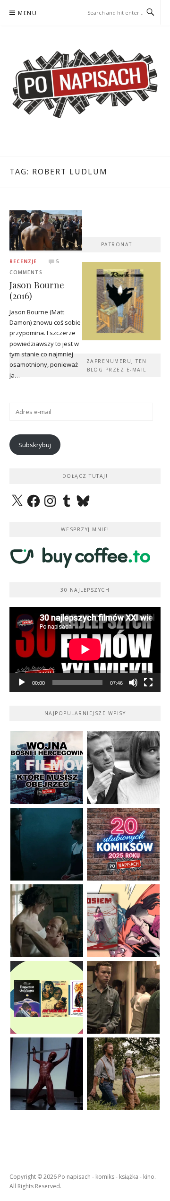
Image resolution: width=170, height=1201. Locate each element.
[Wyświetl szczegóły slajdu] (121, 301)
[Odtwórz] (21, 682)
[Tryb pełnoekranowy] (148, 682)
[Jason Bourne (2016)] (45, 229)
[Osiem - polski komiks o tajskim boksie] (123, 920)
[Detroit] (123, 997)
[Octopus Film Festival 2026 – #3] (46, 997)
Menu (27, 13)
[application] (85, 649)
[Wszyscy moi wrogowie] (123, 1074)
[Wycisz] (133, 682)
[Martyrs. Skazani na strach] (46, 1074)
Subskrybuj (34, 445)
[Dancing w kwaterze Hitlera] (123, 767)
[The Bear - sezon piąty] (46, 844)
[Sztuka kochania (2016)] (46, 920)
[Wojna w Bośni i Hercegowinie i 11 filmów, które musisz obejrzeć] (46, 767)
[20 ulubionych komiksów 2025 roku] (123, 844)
